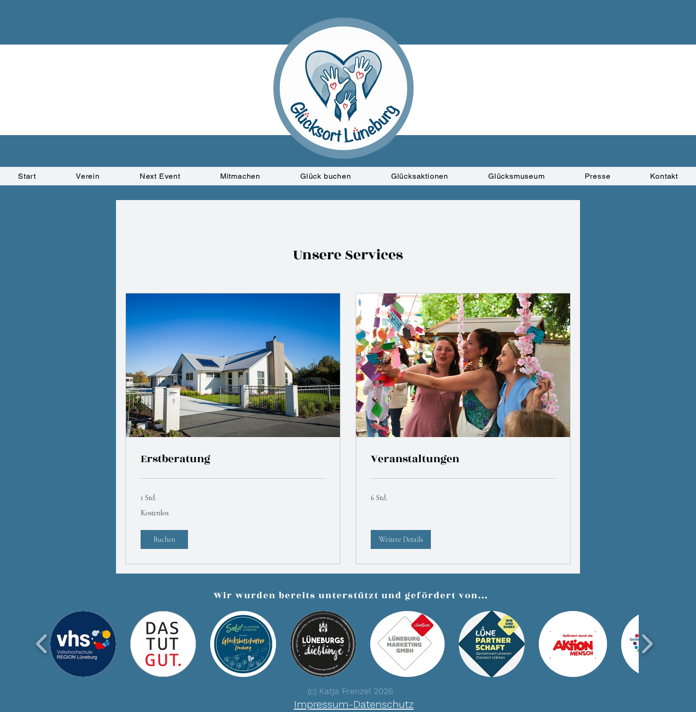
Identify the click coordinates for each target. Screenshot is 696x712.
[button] (164, 539)
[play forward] (647, 644)
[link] (233, 459)
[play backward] (42, 644)
